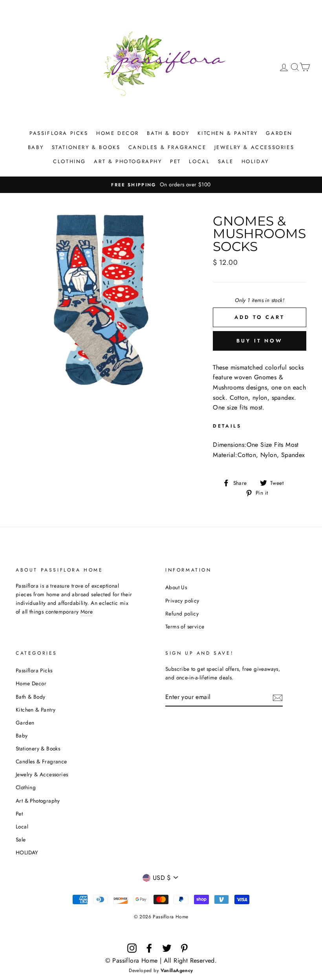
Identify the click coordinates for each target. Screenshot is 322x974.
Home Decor (117, 133)
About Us (176, 587)
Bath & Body (168, 133)
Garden (279, 133)
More (86, 611)
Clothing (69, 161)
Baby (36, 147)
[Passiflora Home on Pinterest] (184, 948)
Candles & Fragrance (167, 147)
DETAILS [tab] (227, 426)
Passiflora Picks (58, 133)
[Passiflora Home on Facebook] (149, 948)
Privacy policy (182, 600)
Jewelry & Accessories (254, 147)
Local (199, 161)
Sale (225, 161)
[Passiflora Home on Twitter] (167, 948)
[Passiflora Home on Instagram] (132, 948)
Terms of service (184, 626)
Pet (175, 161)
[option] (161, 184)
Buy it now (259, 340)
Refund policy (182, 613)
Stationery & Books (86, 147)
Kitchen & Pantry (228, 133)
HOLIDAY (255, 161)
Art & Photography (128, 161)
